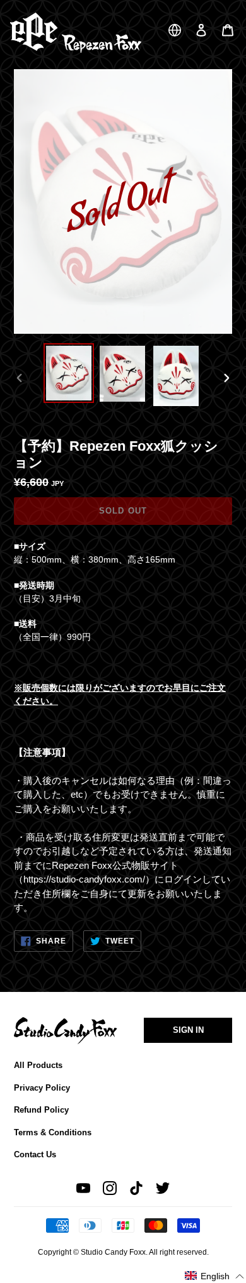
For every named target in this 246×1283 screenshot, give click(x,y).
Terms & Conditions (52, 1132)
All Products (38, 1065)
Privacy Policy (42, 1088)
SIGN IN (188, 1030)
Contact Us (35, 1154)
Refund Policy (41, 1110)
